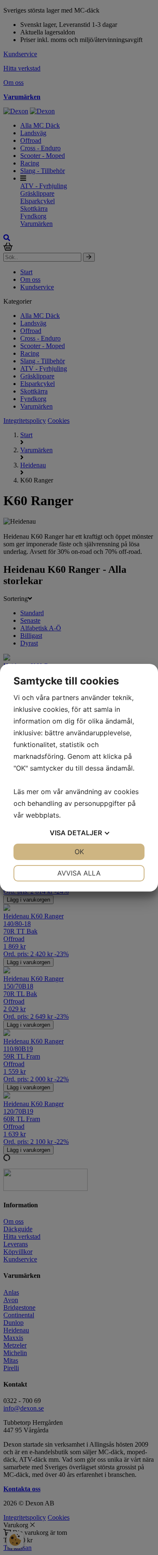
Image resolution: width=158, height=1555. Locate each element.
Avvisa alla (79, 873)
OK (79, 851)
